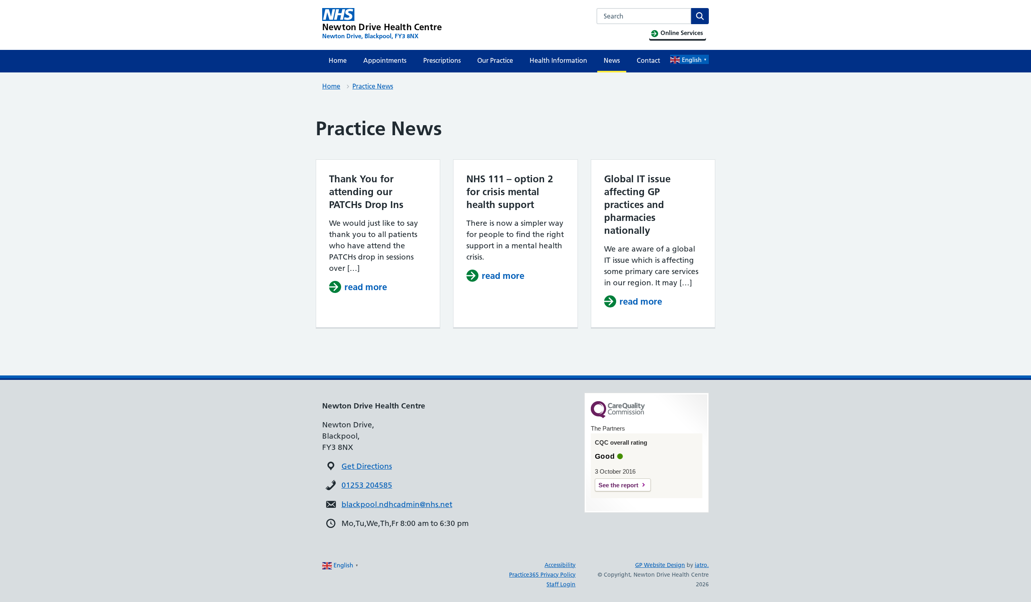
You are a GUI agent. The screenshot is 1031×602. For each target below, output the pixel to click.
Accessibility (560, 565)
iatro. (702, 565)
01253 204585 (367, 485)
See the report (618, 485)
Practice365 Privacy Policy (542, 574)
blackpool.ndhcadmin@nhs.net (397, 504)
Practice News (372, 86)
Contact (648, 60)
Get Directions (367, 466)
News (612, 60)
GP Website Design (660, 565)
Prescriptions (442, 60)
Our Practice (495, 60)
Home (338, 60)
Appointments (384, 60)
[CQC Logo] (618, 416)
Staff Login (561, 584)
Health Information (558, 60)
